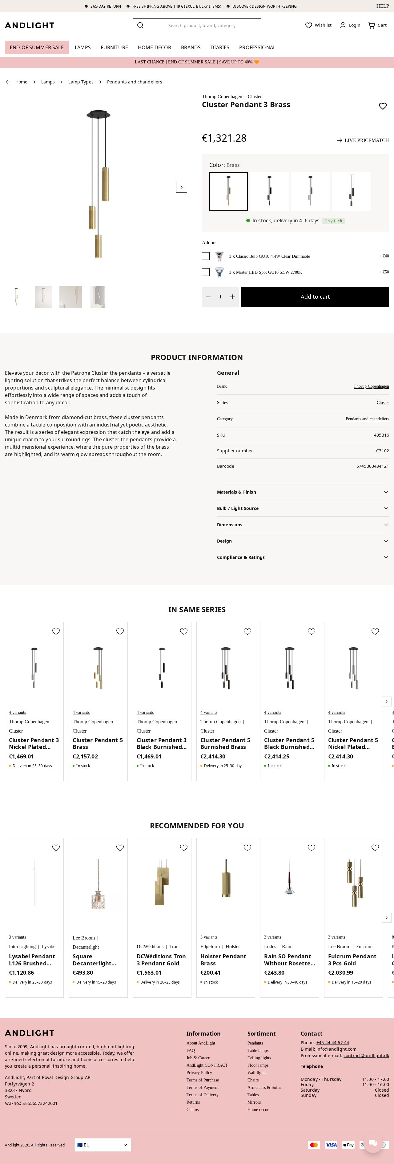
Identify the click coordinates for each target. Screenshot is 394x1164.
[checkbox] (206, 256)
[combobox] (197, 25)
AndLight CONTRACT (207, 1065)
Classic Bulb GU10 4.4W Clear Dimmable (273, 256)
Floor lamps (257, 1065)
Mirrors (254, 1102)
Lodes (270, 946)
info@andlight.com (336, 1049)
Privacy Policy (199, 1072)
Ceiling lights (259, 1058)
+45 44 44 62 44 (332, 1042)
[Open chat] (373, 1143)
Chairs (253, 1080)
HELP (382, 6)
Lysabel (49, 946)
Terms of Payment (203, 1087)
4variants (17, 712)
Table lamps (257, 1050)
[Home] (34, 25)
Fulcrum (364, 946)
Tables (253, 1095)
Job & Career (198, 1058)
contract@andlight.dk (366, 1055)
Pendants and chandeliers (367, 419)
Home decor (258, 1109)
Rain (286, 946)
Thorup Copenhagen (222, 96)
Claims (193, 1109)
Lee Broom (84, 937)
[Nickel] (310, 191)
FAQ (191, 1050)
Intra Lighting (22, 946)
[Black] (269, 191)
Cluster (255, 96)
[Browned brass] (351, 191)
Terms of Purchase (203, 1080)
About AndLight (201, 1043)
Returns (193, 1102)
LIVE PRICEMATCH (367, 140)
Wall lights (256, 1072)
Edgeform (210, 946)
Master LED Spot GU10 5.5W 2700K (269, 272)
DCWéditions (150, 946)
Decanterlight (86, 947)
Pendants (255, 1043)
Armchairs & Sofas (264, 1087)
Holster (233, 946)
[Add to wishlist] (383, 106)
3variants (17, 937)
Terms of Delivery (203, 1095)
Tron (174, 946)
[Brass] (228, 191)
